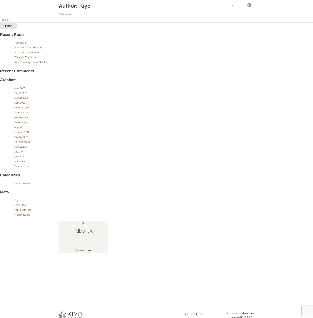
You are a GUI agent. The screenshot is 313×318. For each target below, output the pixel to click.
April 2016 (19, 161)
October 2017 (21, 122)
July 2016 (19, 151)
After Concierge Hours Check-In (31, 62)
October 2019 (21, 107)
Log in (17, 200)
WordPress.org (22, 214)
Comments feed (22, 209)
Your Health (20, 42)
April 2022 (19, 102)
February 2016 (21, 166)
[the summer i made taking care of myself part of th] (231, 234)
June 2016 (19, 156)
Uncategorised (22, 183)
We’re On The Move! (25, 57)
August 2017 (20, 127)
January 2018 (21, 117)
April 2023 (19, 88)
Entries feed (20, 204)
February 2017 (21, 132)
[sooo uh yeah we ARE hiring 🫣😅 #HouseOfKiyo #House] (132, 234)
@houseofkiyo (83, 250)
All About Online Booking (28, 47)
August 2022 (21, 97)
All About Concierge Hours (28, 52)
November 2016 (22, 141)
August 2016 (20, 146)
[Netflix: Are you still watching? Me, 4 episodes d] (181, 234)
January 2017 (21, 136)
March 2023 (20, 92)
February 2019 (21, 112)
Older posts (65, 14)
